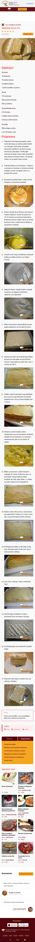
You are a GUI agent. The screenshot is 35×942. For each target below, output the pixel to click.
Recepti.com (3, 930)
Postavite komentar (26, 874)
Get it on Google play (23, 925)
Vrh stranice (17, 920)
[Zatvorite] (1, 3)
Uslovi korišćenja (25, 929)
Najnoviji (9, 738)
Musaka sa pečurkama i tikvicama (15, 747)
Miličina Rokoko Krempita (25, 806)
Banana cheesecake (25, 829)
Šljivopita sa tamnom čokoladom (15, 754)
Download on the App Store (12, 925)
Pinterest (27, 935)
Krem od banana (9, 782)
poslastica (17, 729)
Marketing (8, 931)
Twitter (10, 935)
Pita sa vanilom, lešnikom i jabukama (9, 829)
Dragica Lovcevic (15, 25)
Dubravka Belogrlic (19, 909)
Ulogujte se (22, 9)
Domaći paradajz (10, 744)
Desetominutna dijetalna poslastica (9, 806)
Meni (17, 940)
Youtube (15, 935)
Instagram (21, 935)
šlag (8, 729)
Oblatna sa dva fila (9, 852)
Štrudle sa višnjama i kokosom (25, 782)
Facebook (5, 935)
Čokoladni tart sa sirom (25, 852)
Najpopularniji (25, 738)
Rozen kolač (8, 760)
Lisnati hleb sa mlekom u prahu (14, 750)
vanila (26, 729)
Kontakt (14, 931)
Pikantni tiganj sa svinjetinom (14, 757)
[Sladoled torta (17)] (18, 196)
